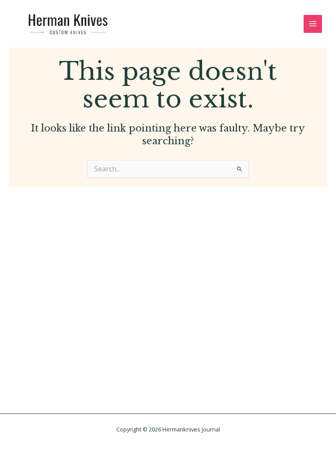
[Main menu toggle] (313, 24)
